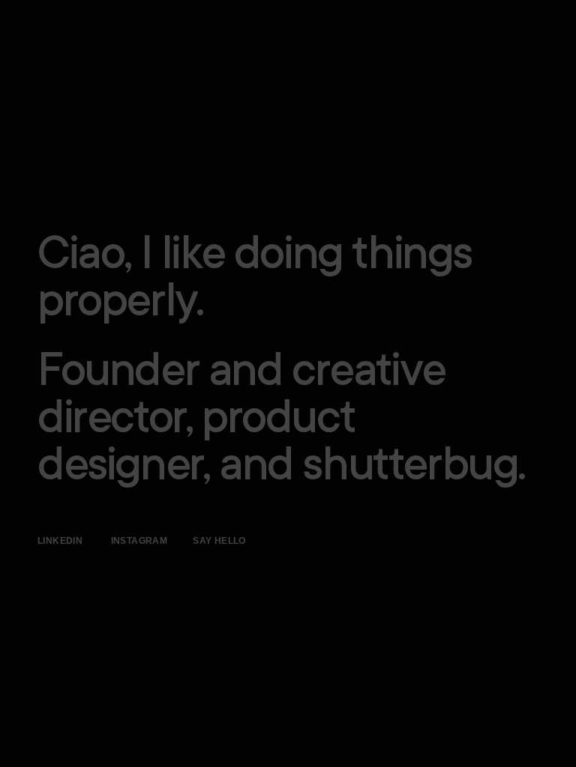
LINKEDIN (60, 541)
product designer (196, 445)
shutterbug (410, 469)
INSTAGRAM (140, 541)
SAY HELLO (219, 541)
